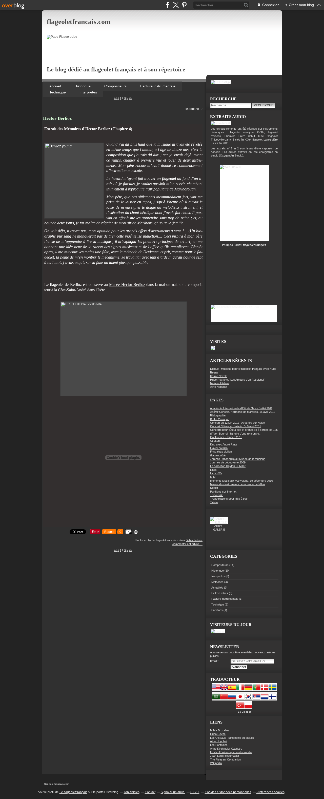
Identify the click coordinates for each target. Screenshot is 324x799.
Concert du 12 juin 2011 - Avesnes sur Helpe (237, 422)
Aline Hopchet (218, 386)
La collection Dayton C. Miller (228, 465)
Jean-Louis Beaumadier (224, 755)
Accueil (55, 86)
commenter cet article (186, 543)
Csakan (215, 440)
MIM (212, 476)
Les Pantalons (219, 744)
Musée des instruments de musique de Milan (237, 484)
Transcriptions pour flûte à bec (229, 498)
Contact (150, 792)
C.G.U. (194, 792)
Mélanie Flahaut (219, 383)
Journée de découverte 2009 (228, 462)
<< (115, 98)
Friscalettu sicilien (221, 451)
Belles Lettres (194, 540)
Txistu (214, 502)
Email (213, 660)
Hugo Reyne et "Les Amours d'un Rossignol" (237, 379)
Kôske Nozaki (218, 376)
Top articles (131, 792)
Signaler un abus (173, 792)
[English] (224, 690)
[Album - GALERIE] (219, 522)
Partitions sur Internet (223, 491)
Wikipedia (216, 763)
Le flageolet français (73, 792)
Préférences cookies (270, 792)
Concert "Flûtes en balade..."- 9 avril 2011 (235, 426)
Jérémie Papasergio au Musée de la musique (237, 458)
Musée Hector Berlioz (127, 284)
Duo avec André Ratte (223, 444)
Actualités (217, 587)
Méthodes (217, 581)
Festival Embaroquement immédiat (231, 752)
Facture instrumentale (157, 86)
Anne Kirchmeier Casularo (226, 748)
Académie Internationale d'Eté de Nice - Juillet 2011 (241, 408)
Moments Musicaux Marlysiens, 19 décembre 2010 (241, 480)
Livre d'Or (216, 473)
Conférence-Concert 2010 (226, 437)
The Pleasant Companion (225, 759)
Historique (83, 86)
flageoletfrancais (54, 784)
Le (239, 711)
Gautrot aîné (218, 455)
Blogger (246, 711)
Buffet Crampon (219, 419)
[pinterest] (184, 5)
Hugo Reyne (218, 733)
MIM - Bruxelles (219, 730)
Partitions (217, 610)
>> (130, 98)
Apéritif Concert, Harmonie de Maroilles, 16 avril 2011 (242, 411)
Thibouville (216, 495)
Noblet (214, 487)
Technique (58, 92)
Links (213, 469)
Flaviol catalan (219, 448)
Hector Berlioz (57, 118)
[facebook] (167, 5)
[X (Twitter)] (176, 5)
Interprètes (88, 92)
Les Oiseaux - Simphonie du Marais (232, 737)
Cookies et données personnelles (228, 792)
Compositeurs (116, 86)
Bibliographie (218, 415)
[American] (216, 690)
